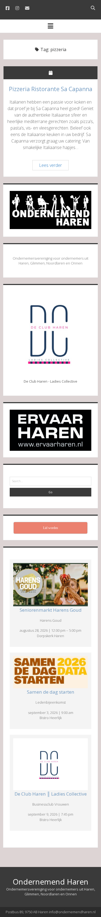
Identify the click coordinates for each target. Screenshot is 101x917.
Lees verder (53, 166)
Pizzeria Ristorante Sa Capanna (50, 89)
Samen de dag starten (50, 692)
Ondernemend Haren (50, 881)
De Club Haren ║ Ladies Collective (51, 794)
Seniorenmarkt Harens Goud (51, 610)
